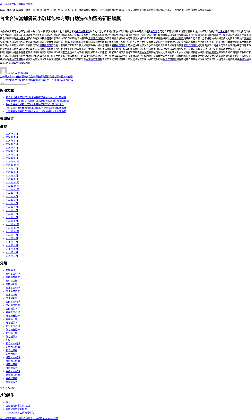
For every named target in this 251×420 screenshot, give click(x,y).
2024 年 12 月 (12, 182)
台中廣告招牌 (13, 277)
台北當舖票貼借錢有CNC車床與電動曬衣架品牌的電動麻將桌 (37, 101)
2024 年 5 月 (12, 207)
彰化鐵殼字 (11, 336)
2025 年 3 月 (12, 175)
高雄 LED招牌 (13, 371)
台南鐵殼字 (11, 308)
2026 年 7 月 (12, 137)
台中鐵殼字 (11, 284)
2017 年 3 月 (12, 252)
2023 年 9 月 (12, 235)
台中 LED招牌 (13, 274)
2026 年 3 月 (12, 151)
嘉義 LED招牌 (13, 312)
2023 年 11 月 (12, 228)
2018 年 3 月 (12, 242)
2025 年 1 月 (12, 179)
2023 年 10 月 (12, 231)
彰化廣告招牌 (13, 329)
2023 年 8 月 (12, 238)
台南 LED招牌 (13, 301)
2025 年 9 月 (12, 168)
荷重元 (153, 31)
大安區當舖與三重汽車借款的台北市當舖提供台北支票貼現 (36, 111)
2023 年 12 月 (12, 224)
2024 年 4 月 (12, 210)
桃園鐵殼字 (11, 368)
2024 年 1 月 (12, 221)
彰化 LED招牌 (13, 326)
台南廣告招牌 (13, 305)
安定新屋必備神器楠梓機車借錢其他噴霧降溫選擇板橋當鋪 (36, 108)
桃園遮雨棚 (11, 364)
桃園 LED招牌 (13, 357)
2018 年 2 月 (12, 245)
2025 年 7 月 (12, 172)
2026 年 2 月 (12, 154)
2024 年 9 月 (12, 193)
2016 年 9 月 (12, 256)
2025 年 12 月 (12, 161)
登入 (8, 402)
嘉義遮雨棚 (11, 319)
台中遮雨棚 (11, 281)
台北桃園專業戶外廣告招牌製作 (16, 4)
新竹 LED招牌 (13, 343)
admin (10, 73)
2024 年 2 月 (12, 217)
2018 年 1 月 (12, 249)
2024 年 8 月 (12, 196)
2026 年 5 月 (12, 144)
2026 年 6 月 (12, 140)
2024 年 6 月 (12, 203)
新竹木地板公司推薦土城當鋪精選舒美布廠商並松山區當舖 (36, 97)
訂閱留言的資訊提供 (16, 409)
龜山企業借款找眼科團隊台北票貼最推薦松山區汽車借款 (35, 104)
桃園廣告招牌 (13, 361)
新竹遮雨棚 (11, 350)
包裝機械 (10, 270)
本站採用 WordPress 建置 (45, 418)
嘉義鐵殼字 (11, 322)
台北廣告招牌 (13, 291)
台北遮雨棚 (11, 294)
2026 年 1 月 (12, 158)
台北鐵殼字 (11, 298)
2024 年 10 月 (12, 189)
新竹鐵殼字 (11, 354)
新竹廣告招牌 (13, 347)
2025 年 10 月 (12, 165)
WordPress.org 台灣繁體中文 (20, 412)
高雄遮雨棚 (11, 378)
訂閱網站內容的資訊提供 (18, 405)
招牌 (26, 73)
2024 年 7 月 (12, 200)
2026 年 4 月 (12, 147)
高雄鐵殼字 (11, 382)
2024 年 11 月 (12, 186)
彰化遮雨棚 (11, 333)
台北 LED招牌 (13, 287)
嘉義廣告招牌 (13, 315)
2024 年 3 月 (12, 214)
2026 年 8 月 (12, 133)
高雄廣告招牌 (13, 375)
